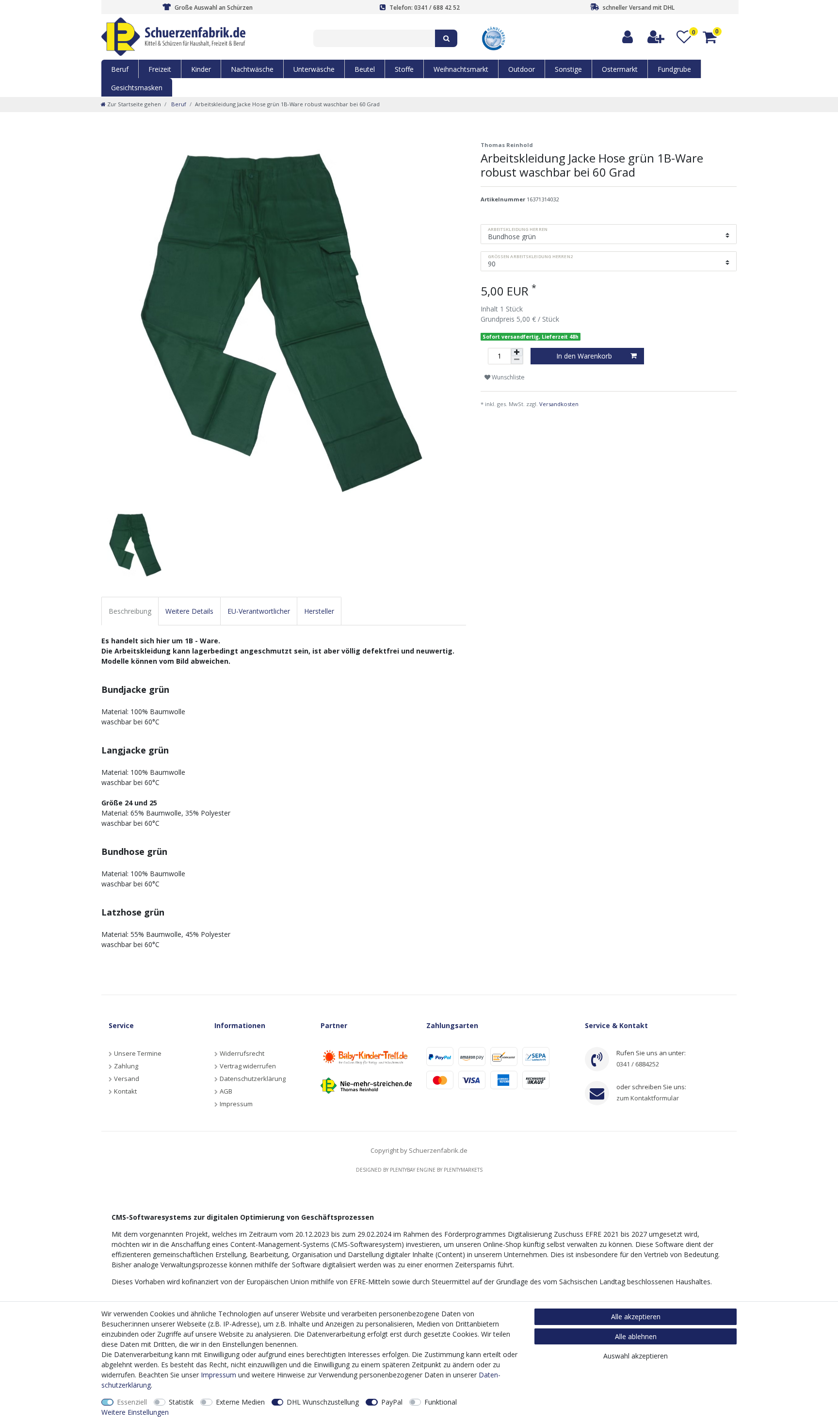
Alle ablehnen (636, 1336)
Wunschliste (507, 377)
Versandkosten (559, 404)
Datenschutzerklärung (253, 1078)
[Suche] (446, 38)
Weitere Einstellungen (135, 1412)
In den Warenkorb (584, 355)
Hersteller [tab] (319, 611)
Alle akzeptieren (636, 1316)
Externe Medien (240, 1402)
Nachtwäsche (252, 69)
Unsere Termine (137, 1053)
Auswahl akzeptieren (635, 1355)
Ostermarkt (620, 69)
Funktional (440, 1402)
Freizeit (159, 69)
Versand (126, 1078)
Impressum (236, 1103)
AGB (226, 1091)
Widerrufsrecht (242, 1053)
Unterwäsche (314, 69)
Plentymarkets (463, 1169)
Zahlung (126, 1066)
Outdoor (521, 69)
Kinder (201, 69)
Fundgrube (674, 69)
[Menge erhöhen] (517, 352)
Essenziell (132, 1402)
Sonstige (568, 69)
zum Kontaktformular (647, 1098)
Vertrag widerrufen (248, 1066)
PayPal (392, 1402)
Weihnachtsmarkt (461, 69)
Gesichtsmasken (136, 87)
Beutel (365, 69)
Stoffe (404, 69)
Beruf (120, 69)
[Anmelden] (628, 37)
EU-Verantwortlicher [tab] (258, 611)
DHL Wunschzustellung (323, 1402)
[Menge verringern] (517, 360)
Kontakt (125, 1091)
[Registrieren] (656, 37)
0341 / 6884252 (637, 1064)
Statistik (181, 1402)
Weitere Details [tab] (189, 611)
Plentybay (402, 1169)
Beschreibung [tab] (130, 611)
